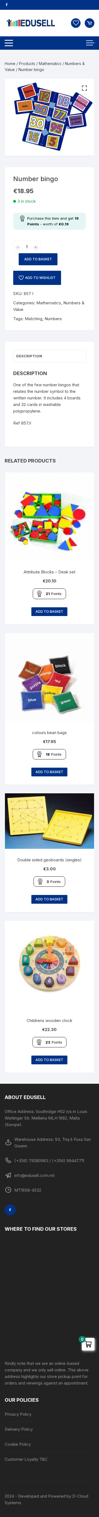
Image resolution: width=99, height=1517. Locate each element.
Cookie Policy (18, 1444)
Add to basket (38, 259)
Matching (33, 318)
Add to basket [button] (49, 611)
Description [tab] (29, 356)
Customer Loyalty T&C (26, 1459)
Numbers (53, 318)
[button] (84, 88)
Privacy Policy (18, 1414)
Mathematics (50, 63)
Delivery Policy (19, 1429)
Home (10, 63)
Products (27, 63)
